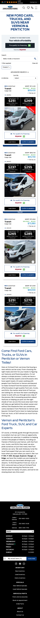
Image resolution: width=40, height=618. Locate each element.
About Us (20, 611)
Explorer (23, 456)
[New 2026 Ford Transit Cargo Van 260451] (20, 251)
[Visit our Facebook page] (16, 564)
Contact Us (20, 615)
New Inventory (20, 571)
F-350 (9, 456)
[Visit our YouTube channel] (20, 564)
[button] (20, 45)
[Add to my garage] (33, 129)
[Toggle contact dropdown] (37, 2)
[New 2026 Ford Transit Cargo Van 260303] (20, 318)
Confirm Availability (28, 142)
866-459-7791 (24, 528)
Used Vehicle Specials (20, 589)
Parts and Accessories (20, 597)
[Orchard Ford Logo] (11, 8)
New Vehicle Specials (20, 585)
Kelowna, (16, 514)
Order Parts (20, 604)
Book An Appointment (20, 600)
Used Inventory (20, 574)
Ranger (30, 456)
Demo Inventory (20, 578)
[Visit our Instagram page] (24, 564)
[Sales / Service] (32, 8)
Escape (16, 456)
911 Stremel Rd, (20, 512)
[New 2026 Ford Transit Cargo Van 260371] (20, 185)
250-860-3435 (24, 523)
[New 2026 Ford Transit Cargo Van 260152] (20, 118)
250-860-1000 (24, 518)
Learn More (12, 142)
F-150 (4, 456)
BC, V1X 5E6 (23, 514)
